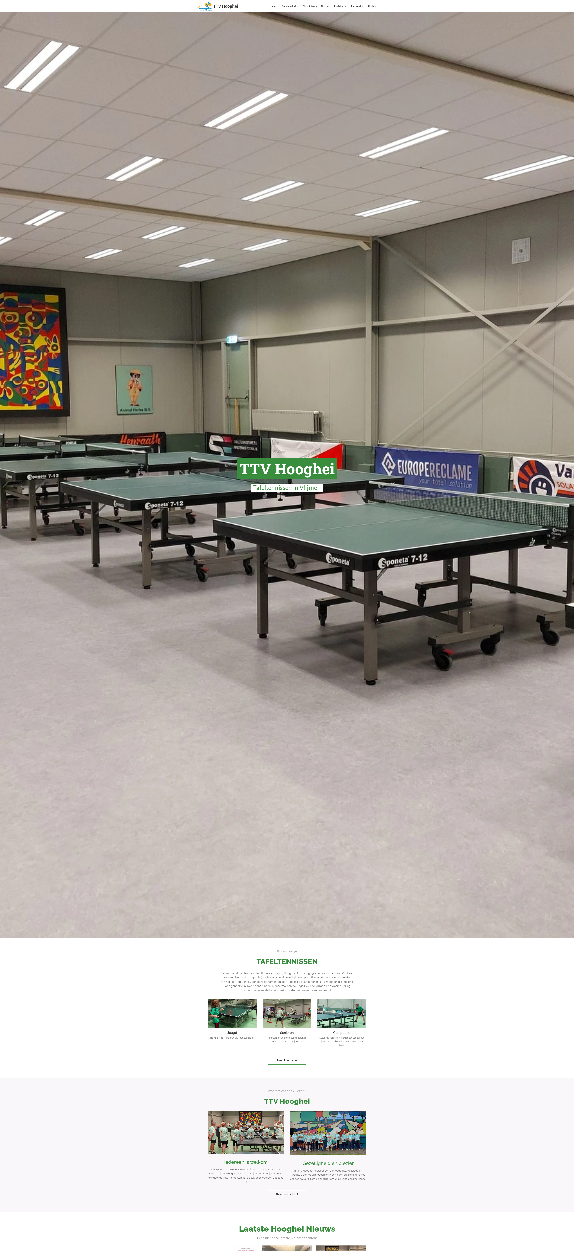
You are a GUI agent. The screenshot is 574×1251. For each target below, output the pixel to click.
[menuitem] (274, 6)
